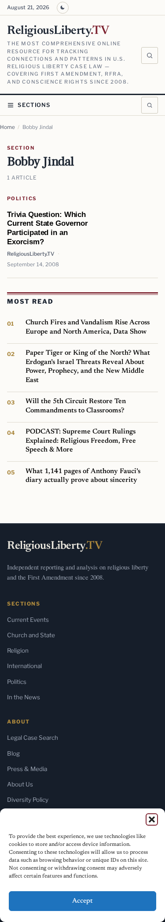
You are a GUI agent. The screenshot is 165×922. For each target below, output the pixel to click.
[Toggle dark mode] (63, 8)
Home (7, 127)
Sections (34, 105)
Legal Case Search (32, 737)
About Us (20, 784)
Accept (82, 901)
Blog (13, 753)
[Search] (149, 55)
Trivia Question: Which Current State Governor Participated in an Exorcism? (47, 228)
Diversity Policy (27, 799)
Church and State (31, 635)
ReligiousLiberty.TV (30, 254)
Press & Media (27, 768)
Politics (22, 198)
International (24, 665)
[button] (151, 819)
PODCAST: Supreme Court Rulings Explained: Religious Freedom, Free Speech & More (81, 440)
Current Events (28, 619)
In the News (23, 697)
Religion (18, 650)
